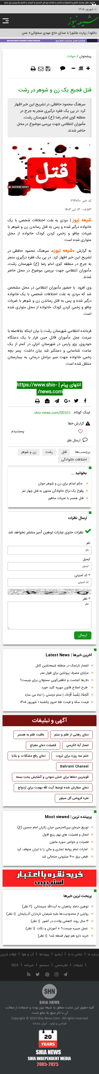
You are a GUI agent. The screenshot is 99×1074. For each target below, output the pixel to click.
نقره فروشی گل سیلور (74, 798)
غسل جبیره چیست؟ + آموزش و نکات (57, 928)
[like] (49, 432)
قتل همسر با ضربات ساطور (66, 498)
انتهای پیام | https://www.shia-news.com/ (49, 388)
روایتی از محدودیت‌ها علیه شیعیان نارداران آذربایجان (47, 914)
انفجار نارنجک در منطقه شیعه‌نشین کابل (62, 665)
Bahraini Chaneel (74, 766)
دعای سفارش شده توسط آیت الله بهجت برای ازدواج (53, 787)
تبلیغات (78, 965)
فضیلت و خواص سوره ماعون (69, 842)
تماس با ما (75, 954)
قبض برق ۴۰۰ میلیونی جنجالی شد (65, 857)
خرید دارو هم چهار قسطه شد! (63, 936)
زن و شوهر (29, 452)
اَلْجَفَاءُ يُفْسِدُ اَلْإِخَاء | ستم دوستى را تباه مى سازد (57, 695)
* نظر (86, 599)
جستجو (44, 965)
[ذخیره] (48, 68)
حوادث (71, 56)
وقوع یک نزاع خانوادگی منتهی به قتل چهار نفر (53, 491)
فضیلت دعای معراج (43, 745)
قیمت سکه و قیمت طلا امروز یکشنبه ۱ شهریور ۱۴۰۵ (54, 702)
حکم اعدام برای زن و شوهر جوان (61, 483)
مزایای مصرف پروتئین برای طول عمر (64, 673)
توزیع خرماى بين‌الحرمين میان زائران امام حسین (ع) (53, 827)
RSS (15, 965)
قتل (64, 452)
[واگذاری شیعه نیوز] (49, 40)
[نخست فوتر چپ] (49, 1048)
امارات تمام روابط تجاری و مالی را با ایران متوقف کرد (53, 849)
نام (88, 543)
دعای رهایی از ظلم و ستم (71, 735)
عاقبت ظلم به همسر (31, 735)
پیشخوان (85, 56)
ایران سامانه (39, 1023)
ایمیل (86, 559)
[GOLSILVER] (49, 878)
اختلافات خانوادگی (74, 460)
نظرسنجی (61, 965)
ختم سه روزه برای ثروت (72, 756)
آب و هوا (28, 954)
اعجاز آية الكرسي (77, 745)
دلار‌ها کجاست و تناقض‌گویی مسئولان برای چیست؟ (54, 680)
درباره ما (93, 954)
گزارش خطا (76, 424)
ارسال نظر (74, 441)
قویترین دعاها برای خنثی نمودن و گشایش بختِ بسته (52, 777)
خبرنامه (29, 965)
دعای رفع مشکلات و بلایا (28, 756)
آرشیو (58, 954)
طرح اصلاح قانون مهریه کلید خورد (65, 687)
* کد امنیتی (82, 575)
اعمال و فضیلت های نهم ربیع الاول (65, 835)
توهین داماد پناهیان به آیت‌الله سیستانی (55, 906)
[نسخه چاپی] (33, 68)
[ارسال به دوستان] (40, 68)
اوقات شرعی (8, 954)
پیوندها (44, 954)
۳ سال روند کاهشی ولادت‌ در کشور (60, 921)
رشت (49, 452)
